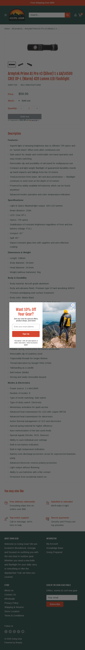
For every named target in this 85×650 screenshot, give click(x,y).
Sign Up (26, 334)
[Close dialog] (73, 305)
